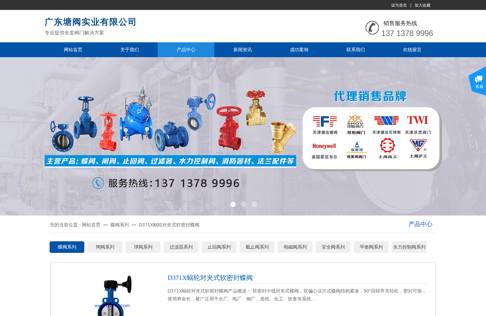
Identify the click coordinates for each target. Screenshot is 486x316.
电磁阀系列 (295, 247)
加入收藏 (422, 5)
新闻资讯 (242, 49)
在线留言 (412, 49)
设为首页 (399, 5)
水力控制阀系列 (409, 247)
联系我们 (355, 49)
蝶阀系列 (119, 224)
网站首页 (73, 49)
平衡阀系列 (371, 247)
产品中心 (186, 49)
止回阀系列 (219, 247)
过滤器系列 (181, 247)
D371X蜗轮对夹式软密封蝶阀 (169, 224)
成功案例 (299, 49)
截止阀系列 (257, 247)
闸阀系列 (105, 247)
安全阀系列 (333, 247)
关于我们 (129, 49)
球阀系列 (143, 247)
